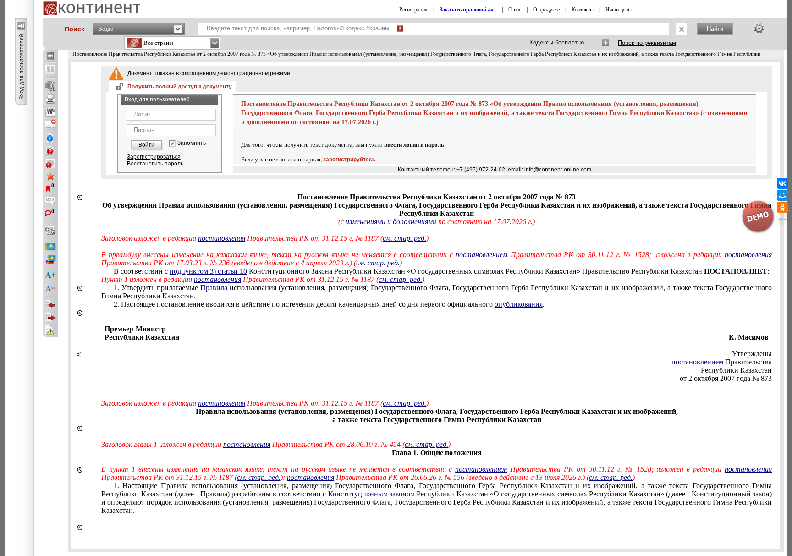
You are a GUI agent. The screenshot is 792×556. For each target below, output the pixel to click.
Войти (146, 145)
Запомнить (191, 143)
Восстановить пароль (155, 163)
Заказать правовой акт (468, 9)
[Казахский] (50, 246)
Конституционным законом (371, 494)
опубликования (519, 304)
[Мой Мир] (782, 195)
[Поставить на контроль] (50, 163)
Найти (715, 28)
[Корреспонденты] (50, 304)
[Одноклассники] (782, 207)
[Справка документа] (50, 150)
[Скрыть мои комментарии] (50, 201)
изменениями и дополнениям (389, 222)
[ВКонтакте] (782, 183)
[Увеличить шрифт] (50, 275)
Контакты (583, 9)
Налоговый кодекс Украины (351, 28)
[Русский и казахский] (50, 259)
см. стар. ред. (404, 238)
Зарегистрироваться (154, 157)
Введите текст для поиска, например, (298, 28)
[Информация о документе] (50, 137)
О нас (514, 9)
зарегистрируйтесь (349, 159)
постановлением (481, 255)
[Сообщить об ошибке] (50, 330)
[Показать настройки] (759, 28)
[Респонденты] (50, 317)
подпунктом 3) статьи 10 (208, 271)
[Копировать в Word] (50, 111)
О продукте (546, 9)
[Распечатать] (50, 99)
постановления (221, 238)
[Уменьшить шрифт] (50, 288)
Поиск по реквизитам (647, 42)
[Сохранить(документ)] (50, 86)
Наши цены (618, 9)
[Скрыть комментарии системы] (50, 124)
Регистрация (413, 9)
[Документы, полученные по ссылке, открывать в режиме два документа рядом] (50, 70)
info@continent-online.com (557, 169)
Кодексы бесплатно (556, 42)
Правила (213, 288)
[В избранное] (50, 176)
